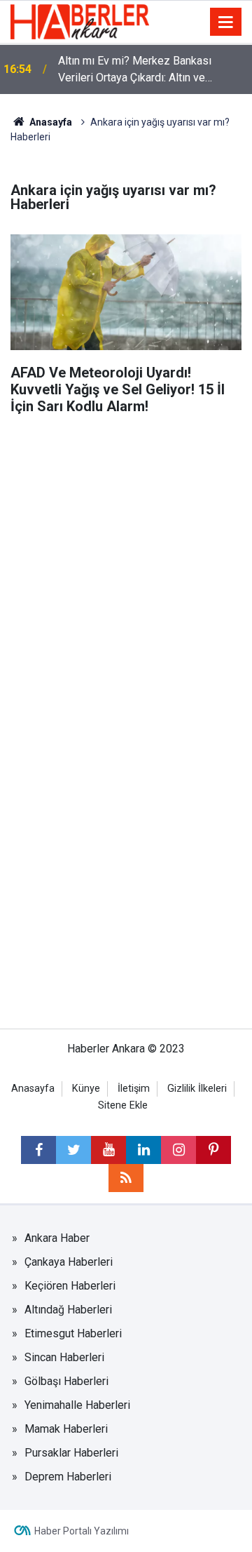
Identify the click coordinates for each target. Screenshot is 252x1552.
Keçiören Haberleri (69, 1285)
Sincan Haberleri (64, 1357)
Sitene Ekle (123, 1105)
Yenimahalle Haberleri (77, 1405)
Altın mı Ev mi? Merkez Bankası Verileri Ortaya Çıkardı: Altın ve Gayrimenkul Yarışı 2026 (134, 70)
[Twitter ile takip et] (73, 1150)
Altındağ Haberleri (68, 1309)
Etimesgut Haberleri (73, 1333)
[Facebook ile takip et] (38, 1150)
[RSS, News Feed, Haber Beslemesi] (126, 1178)
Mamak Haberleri (66, 1429)
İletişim (134, 1089)
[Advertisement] (126, 555)
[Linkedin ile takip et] (143, 1150)
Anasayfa (49, 122)
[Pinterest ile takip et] (213, 1150)
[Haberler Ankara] (79, 20)
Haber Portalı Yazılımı (81, 1531)
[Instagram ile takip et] (178, 1150)
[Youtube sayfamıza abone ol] (108, 1150)
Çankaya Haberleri (68, 1262)
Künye (86, 1089)
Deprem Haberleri (67, 1476)
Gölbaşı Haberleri (66, 1381)
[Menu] (226, 22)
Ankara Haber (57, 1238)
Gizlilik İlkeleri (197, 1089)
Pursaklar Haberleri (71, 1452)
